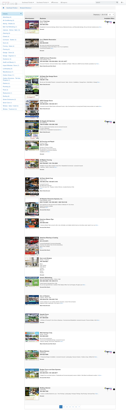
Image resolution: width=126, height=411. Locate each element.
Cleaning (6, 33)
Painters (6, 83)
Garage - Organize (9, 56)
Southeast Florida (11, 8)
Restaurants (7, 93)
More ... (101, 27)
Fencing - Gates (8, 46)
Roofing (6, 96)
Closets (6, 36)
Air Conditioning (8, 20)
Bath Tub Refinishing (10, 27)
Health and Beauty (9, 62)
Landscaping (7, 68)
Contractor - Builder (9, 40)
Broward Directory (25, 8)
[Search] (117, 2)
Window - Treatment (10, 109)
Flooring (6, 49)
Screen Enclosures (9, 99)
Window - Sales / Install (10, 106)
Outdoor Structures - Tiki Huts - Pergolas (12, 79)
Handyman (7, 59)
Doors (5, 43)
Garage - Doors (8, 52)
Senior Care (7, 103)
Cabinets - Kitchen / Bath (11, 30)
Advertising (7, 17)
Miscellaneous (8, 72)
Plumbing (6, 86)
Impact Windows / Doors (11, 65)
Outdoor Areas (8, 75)
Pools (5, 90)
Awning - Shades (9, 23)
